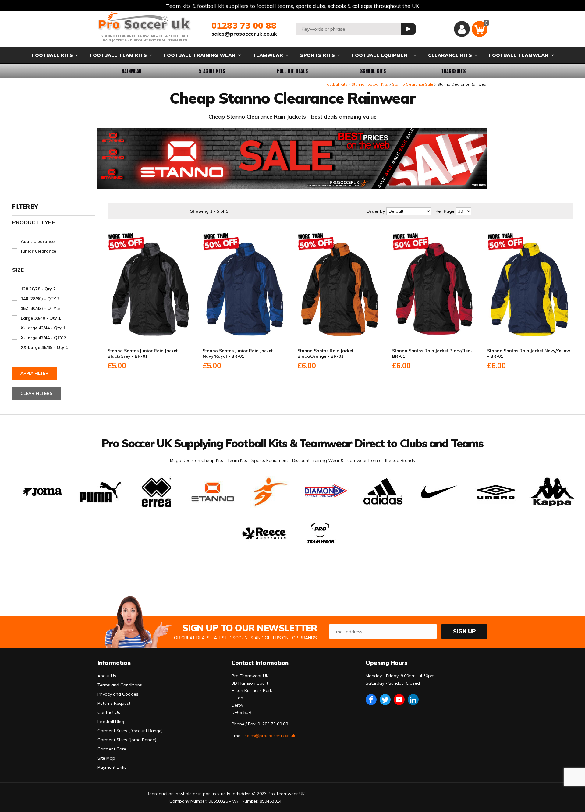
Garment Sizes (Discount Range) (130, 730)
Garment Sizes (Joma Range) (127, 740)
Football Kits (336, 84)
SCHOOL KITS (373, 71)
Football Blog (111, 721)
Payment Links (112, 767)
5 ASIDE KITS (212, 71)
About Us (107, 676)
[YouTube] (399, 699)
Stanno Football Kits (370, 84)
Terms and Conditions (120, 685)
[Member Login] (462, 29)
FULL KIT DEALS (292, 71)
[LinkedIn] (413, 699)
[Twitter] (385, 699)
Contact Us (109, 712)
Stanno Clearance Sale (412, 84)
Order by (375, 211)
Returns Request (114, 703)
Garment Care (112, 749)
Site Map (106, 758)
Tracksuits (453, 71)
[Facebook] (371, 699)
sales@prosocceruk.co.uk (244, 33)
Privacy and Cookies (118, 694)
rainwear (132, 71)
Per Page (444, 211)
